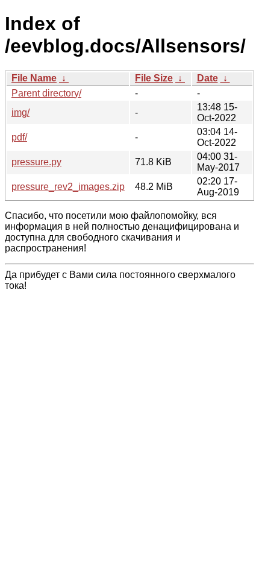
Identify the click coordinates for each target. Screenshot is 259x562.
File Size (154, 78)
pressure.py (36, 162)
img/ (20, 112)
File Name (34, 78)
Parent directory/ (46, 93)
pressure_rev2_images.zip (68, 187)
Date (207, 78)
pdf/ (19, 137)
